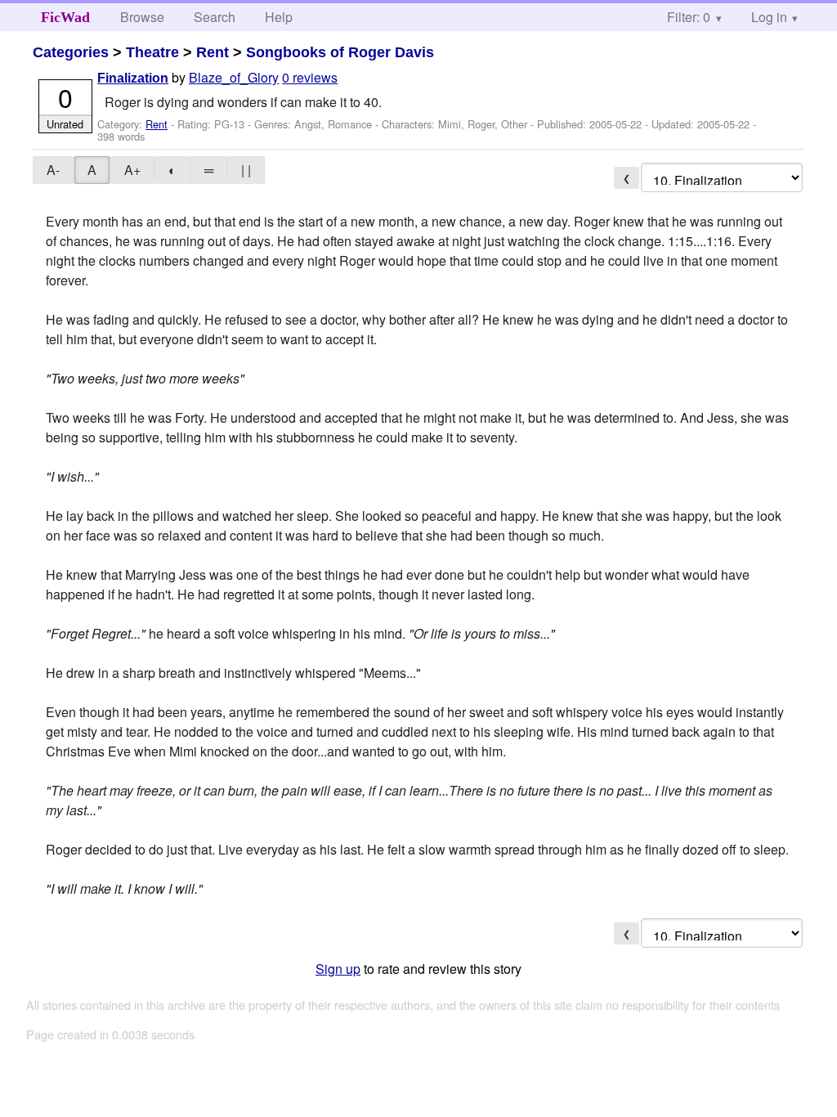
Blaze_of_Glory (234, 77)
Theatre (152, 52)
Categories (71, 52)
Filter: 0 (688, 16)
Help (279, 16)
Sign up (338, 968)
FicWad (65, 17)
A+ (132, 169)
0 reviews (310, 77)
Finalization (132, 78)
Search (214, 16)
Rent (212, 52)
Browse (142, 16)
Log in (769, 16)
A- (53, 169)
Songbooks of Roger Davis (340, 52)
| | (246, 169)
